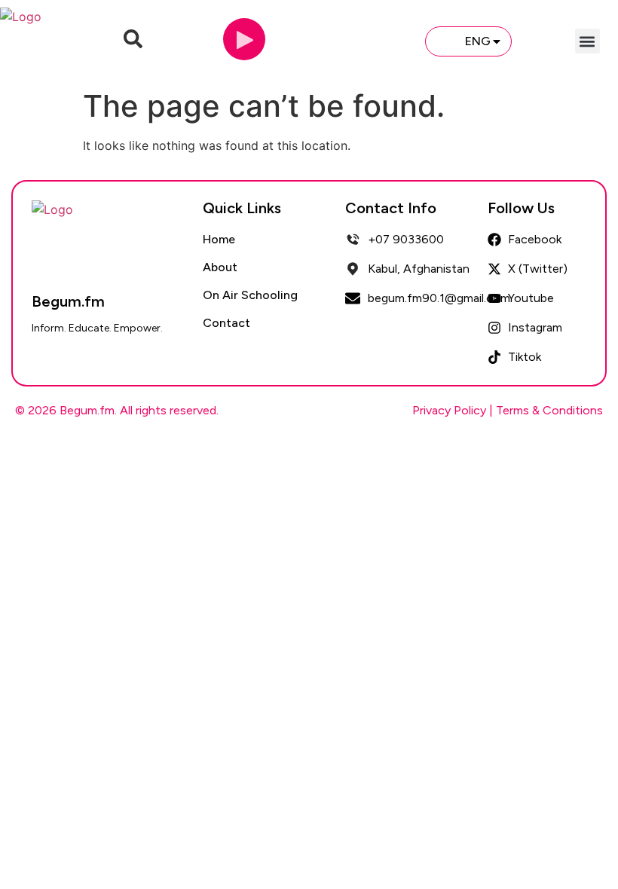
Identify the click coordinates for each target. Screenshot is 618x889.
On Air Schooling (250, 295)
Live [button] (388, 40)
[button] (587, 41)
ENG (478, 41)
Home (219, 239)
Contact (226, 323)
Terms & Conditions (549, 410)
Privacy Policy (449, 410)
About (220, 267)
